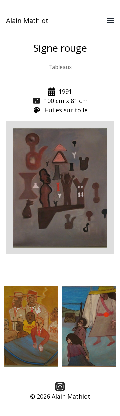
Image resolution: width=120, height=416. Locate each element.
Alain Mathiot (27, 20)
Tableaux (60, 66)
